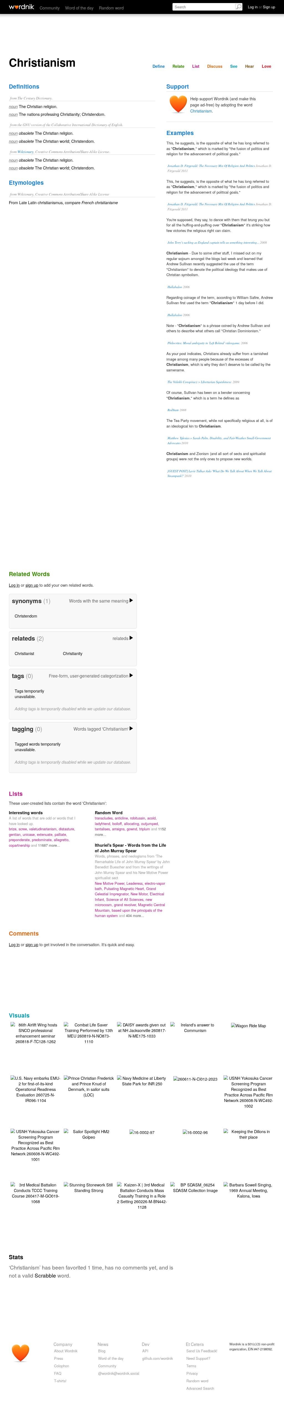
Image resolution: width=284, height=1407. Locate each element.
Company (63, 1344)
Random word (111, 8)
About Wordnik (65, 1350)
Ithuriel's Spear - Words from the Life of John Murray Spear (130, 847)
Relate (178, 66)
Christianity (72, 653)
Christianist (24, 653)
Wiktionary (25, 151)
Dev (145, 1344)
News (103, 1344)
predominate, (43, 839)
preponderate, (20, 839)
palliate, (61, 834)
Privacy (192, 1373)
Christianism (201, 111)
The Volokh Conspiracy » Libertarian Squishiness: (200, 382)
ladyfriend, (103, 823)
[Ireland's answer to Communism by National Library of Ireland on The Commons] (195, 1027)
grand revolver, (126, 904)
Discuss (214, 66)
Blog (101, 1350)
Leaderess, (135, 883)
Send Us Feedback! (201, 1350)
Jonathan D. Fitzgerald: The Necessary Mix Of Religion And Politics (211, 166)
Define (159, 66)
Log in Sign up (261, 6)
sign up (32, 585)
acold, (152, 818)
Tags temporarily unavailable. (29, 693)
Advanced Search (200, 1388)
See (233, 66)
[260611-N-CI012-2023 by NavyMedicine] (195, 1078)
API (145, 1350)
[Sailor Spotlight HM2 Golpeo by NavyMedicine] (89, 1133)
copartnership (20, 845)
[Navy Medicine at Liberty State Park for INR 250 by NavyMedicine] (142, 1080)
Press (58, 1358)
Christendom (26, 616)
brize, (14, 828)
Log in (14, 585)
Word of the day (79, 8)
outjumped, (150, 823)
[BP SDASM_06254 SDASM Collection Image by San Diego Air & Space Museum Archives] (195, 1187)
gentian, (16, 834)
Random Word (109, 812)
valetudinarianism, (44, 828)
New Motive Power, (110, 883)
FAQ (57, 1373)
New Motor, (140, 893)
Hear (249, 66)
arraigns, (119, 828)
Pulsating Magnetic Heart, (125, 888)
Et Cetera (195, 1344)
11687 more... (49, 845)
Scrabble (45, 1275)
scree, (24, 828)
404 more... (135, 915)
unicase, (30, 834)
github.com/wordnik (157, 1358)
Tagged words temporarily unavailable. (37, 746)
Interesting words (26, 812)
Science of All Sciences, (126, 899)
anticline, (122, 818)
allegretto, (62, 839)
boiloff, (118, 823)
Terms (191, 1365)
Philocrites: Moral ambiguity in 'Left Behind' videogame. (204, 343)
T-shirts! (60, 1380)
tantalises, (103, 828)
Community (50, 8)
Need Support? (198, 1358)
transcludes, (105, 818)
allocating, (132, 823)
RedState (173, 410)
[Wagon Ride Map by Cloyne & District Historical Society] (248, 1025)
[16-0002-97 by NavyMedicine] (142, 1131)
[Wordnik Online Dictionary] (21, 6)
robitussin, (138, 818)
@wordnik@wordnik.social (118, 1373)
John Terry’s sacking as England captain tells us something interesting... (213, 242)
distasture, (67, 828)
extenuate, (46, 834)
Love (266, 66)
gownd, (133, 828)
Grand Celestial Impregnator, (125, 891)
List (195, 66)
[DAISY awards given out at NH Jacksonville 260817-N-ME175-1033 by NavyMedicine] (142, 1030)
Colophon (61, 1365)
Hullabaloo (175, 287)
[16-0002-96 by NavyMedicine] (195, 1131)
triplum (145, 828)
